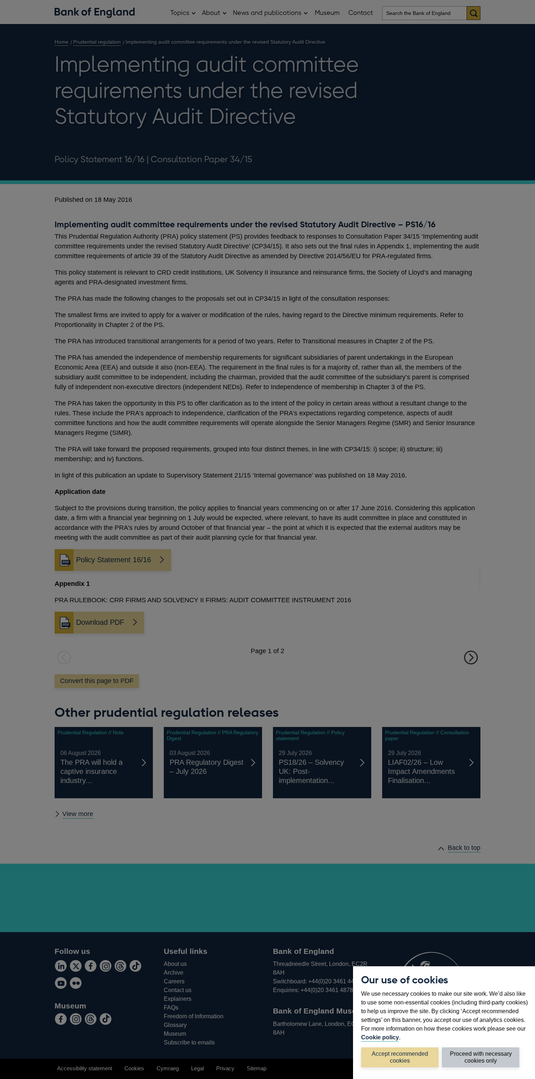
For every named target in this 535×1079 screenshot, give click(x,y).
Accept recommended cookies (400, 1057)
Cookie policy (380, 1037)
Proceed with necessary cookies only (481, 1057)
